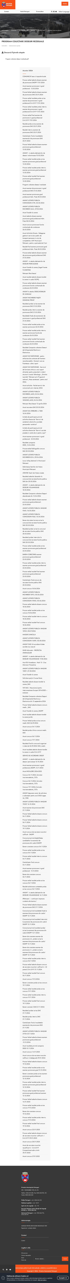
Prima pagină (5, 30)
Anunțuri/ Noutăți (23, 30)
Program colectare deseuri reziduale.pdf (17, 59)
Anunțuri (33, 30)
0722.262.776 (40, 1213)
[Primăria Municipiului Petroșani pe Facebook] (53, 11)
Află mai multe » (42, 1280)
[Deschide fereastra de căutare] (51, 11)
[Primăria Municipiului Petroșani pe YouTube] (55, 11)
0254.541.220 (29, 1193)
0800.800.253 (29, 1195)
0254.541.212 (38, 1200)
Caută (65, 1259)
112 (38, 1206)
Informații (13, 30)
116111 (37, 1203)
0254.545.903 (40, 1193)
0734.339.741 (24, 1214)
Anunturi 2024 (41, 30)
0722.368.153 (32, 1210)
